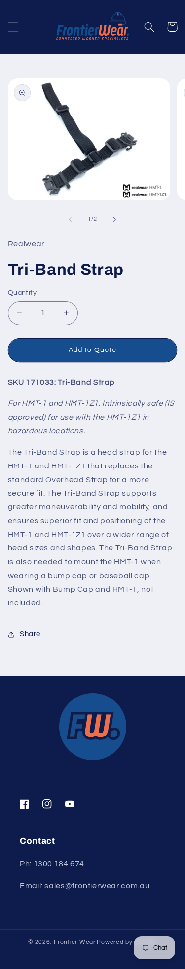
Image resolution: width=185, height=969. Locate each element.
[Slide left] (70, 219)
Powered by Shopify (126, 942)
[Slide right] (115, 219)
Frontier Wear (75, 942)
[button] (12, 26)
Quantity (22, 292)
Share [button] (30, 634)
